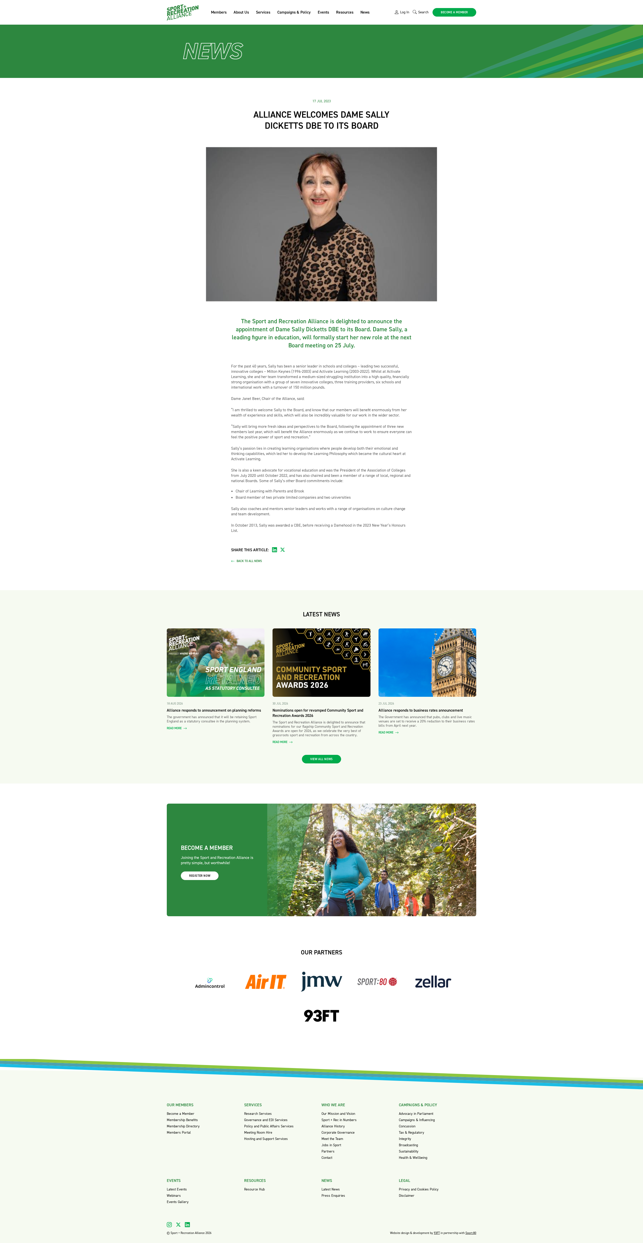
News (364, 12)
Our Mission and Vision (338, 1113)
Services (263, 12)
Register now (199, 876)
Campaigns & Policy (294, 12)
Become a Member (180, 1113)
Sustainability (408, 1151)
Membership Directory (183, 1126)
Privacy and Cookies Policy (419, 1189)
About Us (241, 12)
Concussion (407, 1126)
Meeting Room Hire (258, 1132)
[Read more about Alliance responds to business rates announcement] (427, 662)
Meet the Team (332, 1138)
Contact (327, 1157)
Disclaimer (406, 1195)
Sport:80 (470, 1233)
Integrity (405, 1138)
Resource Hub (254, 1189)
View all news (321, 759)
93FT (437, 1233)
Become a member (454, 12)
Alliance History (333, 1126)
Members (219, 12)
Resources (344, 12)
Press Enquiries (333, 1195)
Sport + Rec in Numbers (339, 1120)
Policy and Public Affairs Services (269, 1126)
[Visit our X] (178, 1224)
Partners (328, 1151)
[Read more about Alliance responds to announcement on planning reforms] (215, 662)
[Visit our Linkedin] (187, 1224)
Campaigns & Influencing (417, 1120)
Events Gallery (178, 1202)
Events (323, 12)
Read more (174, 728)
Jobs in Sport (331, 1145)
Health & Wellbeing (413, 1157)
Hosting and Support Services (266, 1138)
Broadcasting (408, 1145)
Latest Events (177, 1189)
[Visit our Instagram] (169, 1224)
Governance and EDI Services (266, 1120)
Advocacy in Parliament (416, 1113)
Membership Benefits (182, 1120)
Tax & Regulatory (411, 1132)
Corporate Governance (338, 1132)
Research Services (258, 1113)
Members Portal (179, 1132)
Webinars (174, 1195)
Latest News (331, 1189)
